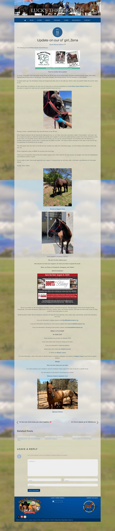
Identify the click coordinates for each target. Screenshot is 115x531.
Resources (76, 20)
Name (31, 480)
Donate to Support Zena (57, 209)
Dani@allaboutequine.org (75, 327)
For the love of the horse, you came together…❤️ (35, 422)
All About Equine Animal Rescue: (38, 47)
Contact (87, 20)
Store (39, 20)
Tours (66, 20)
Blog (32, 20)
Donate (57, 361)
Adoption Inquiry (61, 352)
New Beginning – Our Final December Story (29, 439)
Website (31, 485)
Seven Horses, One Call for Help (82, 438)
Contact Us (70, 519)
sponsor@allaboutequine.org (76, 324)
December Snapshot (51, 438)
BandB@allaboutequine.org (70, 320)
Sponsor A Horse (57, 412)
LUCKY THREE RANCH (57, 498)
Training (57, 20)
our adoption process (65, 349)
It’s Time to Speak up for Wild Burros (83, 422)
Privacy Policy (64, 519)
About (47, 20)
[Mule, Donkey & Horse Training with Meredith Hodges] (57, 14)
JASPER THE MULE (92, 498)
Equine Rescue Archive (56, 44)
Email (67, 480)
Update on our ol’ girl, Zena (57, 40)
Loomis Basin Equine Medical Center (78, 86)
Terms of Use (58, 519)
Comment (32, 461)
